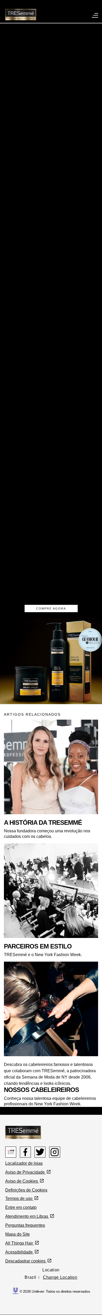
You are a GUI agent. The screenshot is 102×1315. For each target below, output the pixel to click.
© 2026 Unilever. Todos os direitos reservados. (55, 1291)
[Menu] (95, 15)
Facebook (25, 1152)
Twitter (40, 1152)
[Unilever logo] (16, 1290)
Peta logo (10, 1152)
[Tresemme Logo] (23, 1132)
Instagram (54, 1152)
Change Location (60, 1277)
